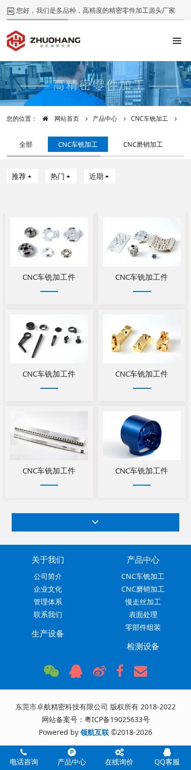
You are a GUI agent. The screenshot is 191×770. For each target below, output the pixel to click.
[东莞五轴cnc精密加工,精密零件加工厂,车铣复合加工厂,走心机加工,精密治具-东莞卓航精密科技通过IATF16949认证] (43, 40)
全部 (26, 144)
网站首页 (66, 118)
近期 (96, 176)
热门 (57, 176)
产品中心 (105, 118)
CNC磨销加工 (143, 144)
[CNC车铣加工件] (49, 242)
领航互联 (94, 732)
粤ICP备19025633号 (117, 719)
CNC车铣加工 (149, 118)
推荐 (19, 176)
